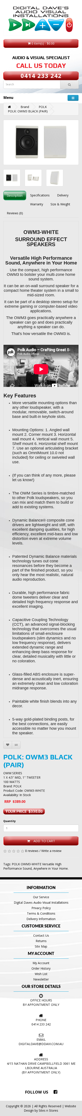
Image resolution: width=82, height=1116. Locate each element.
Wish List (41, 974)
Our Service (41, 897)
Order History (41, 968)
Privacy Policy (41, 908)
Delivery (62, 195)
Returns (41, 941)
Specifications (40, 195)
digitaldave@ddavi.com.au (41, 1044)
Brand (25, 107)
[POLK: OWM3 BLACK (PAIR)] (41, 142)
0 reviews (31, 851)
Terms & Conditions (41, 913)
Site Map (41, 946)
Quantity (9, 821)
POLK (43, 107)
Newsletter (41, 979)
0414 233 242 (41, 76)
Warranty (36, 204)
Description (15, 195)
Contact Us (41, 935)
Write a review (51, 851)
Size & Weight (60, 204)
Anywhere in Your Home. (50, 868)
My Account (41, 963)
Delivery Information (41, 919)
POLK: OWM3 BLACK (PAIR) (28, 111)
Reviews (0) (15, 213)
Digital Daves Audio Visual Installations (41, 902)
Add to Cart (42, 841)
